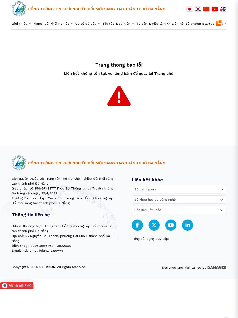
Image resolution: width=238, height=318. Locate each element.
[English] (223, 9)
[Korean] (198, 9)
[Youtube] (171, 225)
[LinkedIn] (187, 225)
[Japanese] (189, 9)
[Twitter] (154, 225)
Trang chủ (163, 73)
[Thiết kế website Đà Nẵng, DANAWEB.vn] (216, 267)
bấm (128, 73)
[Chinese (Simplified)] (206, 9)
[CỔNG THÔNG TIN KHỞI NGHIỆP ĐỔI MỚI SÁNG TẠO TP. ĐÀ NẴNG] (19, 9)
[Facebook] (137, 225)
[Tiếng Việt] (215, 9)
